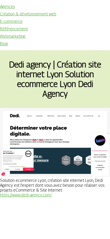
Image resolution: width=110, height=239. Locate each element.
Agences (7, 6)
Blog (4, 43)
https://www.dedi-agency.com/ (26, 195)
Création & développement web (28, 14)
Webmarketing (12, 36)
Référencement (14, 28)
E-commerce (11, 21)
